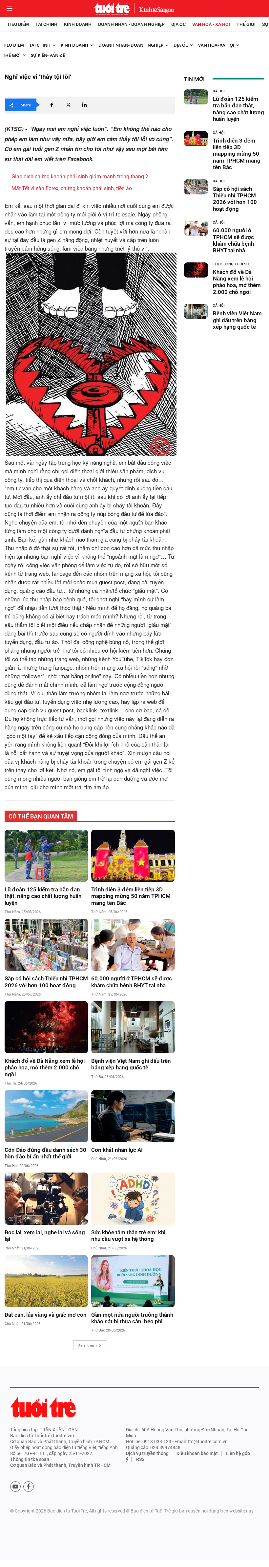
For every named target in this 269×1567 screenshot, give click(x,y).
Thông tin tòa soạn (29, 1459)
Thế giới (246, 24)
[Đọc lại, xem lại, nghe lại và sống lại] (46, 1199)
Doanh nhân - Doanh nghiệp (131, 24)
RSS (140, 1459)
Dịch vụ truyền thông (147, 1453)
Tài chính (46, 24)
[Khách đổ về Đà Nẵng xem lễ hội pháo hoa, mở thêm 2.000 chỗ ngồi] (46, 1027)
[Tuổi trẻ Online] (43, 1407)
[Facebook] (51, 104)
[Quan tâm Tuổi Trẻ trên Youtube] (15, 1486)
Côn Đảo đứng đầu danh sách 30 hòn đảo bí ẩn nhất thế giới (45, 1153)
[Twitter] (67, 104)
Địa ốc (178, 24)
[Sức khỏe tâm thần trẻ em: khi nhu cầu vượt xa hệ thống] (133, 1199)
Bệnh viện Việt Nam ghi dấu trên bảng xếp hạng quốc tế (131, 1064)
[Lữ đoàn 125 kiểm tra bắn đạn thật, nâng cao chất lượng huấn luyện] (46, 856)
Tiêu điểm (18, 24)
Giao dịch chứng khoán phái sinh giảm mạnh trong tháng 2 (79, 176)
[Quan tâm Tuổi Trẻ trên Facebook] (28, 1486)
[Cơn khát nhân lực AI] (133, 1116)
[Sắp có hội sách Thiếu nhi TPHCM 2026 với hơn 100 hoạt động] (46, 945)
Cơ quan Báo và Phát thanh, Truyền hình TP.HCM (60, 1465)
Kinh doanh (78, 24)
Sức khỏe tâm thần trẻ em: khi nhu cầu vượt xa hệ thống (128, 1235)
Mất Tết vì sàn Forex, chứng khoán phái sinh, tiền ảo (71, 188)
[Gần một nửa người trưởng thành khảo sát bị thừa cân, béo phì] (133, 1281)
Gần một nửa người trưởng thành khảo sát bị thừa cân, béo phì (132, 1318)
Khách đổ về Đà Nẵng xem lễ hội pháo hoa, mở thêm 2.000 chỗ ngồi (45, 1068)
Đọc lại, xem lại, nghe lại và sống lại (45, 1235)
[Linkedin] (84, 104)
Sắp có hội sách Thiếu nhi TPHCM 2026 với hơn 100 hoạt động (46, 981)
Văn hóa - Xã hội (211, 24)
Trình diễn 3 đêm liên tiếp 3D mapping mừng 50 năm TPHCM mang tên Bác (131, 896)
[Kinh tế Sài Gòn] (154, 8)
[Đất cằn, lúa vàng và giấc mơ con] (46, 1281)
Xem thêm (87, 1345)
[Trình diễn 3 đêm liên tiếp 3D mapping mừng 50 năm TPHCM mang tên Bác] (133, 856)
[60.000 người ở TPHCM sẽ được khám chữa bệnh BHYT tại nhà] (133, 945)
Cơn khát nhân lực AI (117, 1150)
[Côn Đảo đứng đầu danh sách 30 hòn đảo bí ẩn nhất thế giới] (46, 1116)
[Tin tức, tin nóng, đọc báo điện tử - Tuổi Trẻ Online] (112, 8)
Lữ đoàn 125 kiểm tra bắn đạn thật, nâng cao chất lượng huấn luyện (43, 896)
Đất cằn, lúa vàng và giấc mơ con (46, 1314)
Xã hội (219, 91)
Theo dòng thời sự (231, 264)
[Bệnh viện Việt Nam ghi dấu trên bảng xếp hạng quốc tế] (133, 1027)
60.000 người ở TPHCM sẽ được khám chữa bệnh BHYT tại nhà (131, 981)
